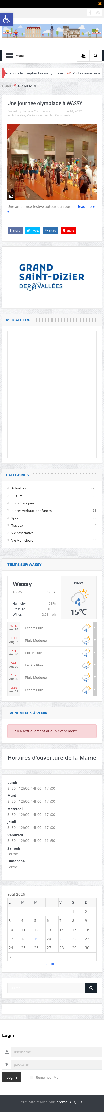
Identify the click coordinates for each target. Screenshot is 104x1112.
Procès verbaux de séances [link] (31, 510)
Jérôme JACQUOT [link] (70, 1102)
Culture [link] (16, 495)
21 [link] (61, 938)
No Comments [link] (60, 115)
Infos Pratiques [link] (22, 503)
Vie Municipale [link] (22, 540)
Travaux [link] (17, 525)
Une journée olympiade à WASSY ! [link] (46, 103)
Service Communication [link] (39, 111)
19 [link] (36, 938)
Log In (11, 1077)
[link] (6, 19)
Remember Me (47, 1077)
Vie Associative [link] (37, 115)
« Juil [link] (50, 964)
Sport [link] (15, 518)
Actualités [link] (18, 115)
